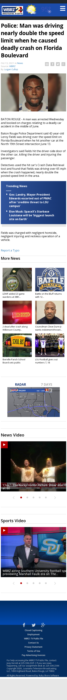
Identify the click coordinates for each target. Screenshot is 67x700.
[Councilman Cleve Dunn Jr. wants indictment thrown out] (49, 312)
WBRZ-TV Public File (33, 638)
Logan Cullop (11, 69)
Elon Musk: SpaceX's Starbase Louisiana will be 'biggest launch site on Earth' (31, 215)
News (20, 63)
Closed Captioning (33, 630)
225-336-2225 (27, 663)
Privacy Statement (33, 646)
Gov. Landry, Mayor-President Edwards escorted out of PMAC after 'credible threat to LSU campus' (30, 200)
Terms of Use (33, 651)
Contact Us (33, 642)
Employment (33, 634)
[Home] (13, 10)
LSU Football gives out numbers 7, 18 (46, 361)
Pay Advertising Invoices (33, 655)
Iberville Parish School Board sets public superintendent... (14, 362)
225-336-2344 (52, 665)
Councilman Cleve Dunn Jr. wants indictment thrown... (48, 328)
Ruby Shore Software (49, 675)
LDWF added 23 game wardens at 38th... (14, 295)
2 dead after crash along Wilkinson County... (15, 328)
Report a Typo (10, 250)
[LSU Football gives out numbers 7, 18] (49, 345)
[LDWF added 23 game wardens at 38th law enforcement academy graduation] (17, 279)
